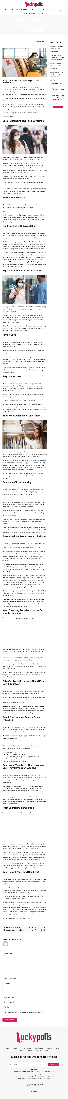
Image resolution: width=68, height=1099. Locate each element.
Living (30, 1050)
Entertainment (39, 1048)
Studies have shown (8, 215)
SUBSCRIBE (58, 107)
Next (43, 41)
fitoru (53, 55)
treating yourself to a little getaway (13, 106)
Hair (46, 1050)
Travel (20, 918)
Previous (38, 41)
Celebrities (16, 1048)
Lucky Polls (55, 63)
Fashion (7, 1048)
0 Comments (26, 918)
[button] (42, 13)
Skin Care (38, 1050)
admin (5, 918)
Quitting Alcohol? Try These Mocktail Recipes (57, 57)
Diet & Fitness (27, 1048)
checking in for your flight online (20, 242)
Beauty (22, 1050)
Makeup (49, 1048)
